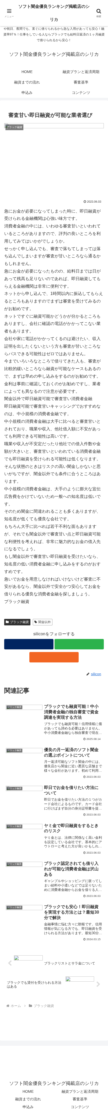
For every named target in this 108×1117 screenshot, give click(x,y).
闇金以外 (44, 622)
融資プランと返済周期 (80, 1091)
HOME (28, 1091)
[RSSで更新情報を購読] (54, 657)
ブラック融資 (19, 622)
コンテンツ (80, 1107)
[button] (97, 808)
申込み (28, 1107)
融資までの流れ (28, 1099)
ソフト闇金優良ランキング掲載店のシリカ (54, 13)
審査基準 (80, 1099)
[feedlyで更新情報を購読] (79, 644)
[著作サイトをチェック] (28, 644)
